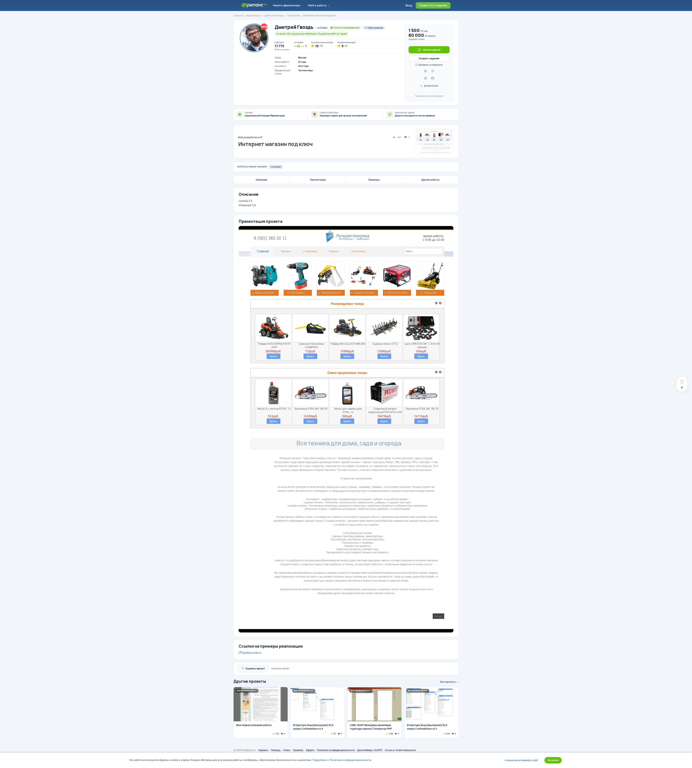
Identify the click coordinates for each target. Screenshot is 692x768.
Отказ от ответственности (400, 750)
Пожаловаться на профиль (429, 96)
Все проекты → (449, 681)
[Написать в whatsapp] (433, 71)
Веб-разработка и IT (250, 137)
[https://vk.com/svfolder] (425, 78)
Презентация (318, 179)
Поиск (286, 750)
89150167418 (431, 86)
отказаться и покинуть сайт (521, 760)
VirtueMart (275, 166)
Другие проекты (249, 681)
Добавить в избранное (430, 64)
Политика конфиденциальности (336, 750)
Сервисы (263, 750)
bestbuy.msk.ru (251, 652)
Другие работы (430, 179)
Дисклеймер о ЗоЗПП (369, 750)
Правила (298, 750)
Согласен (553, 760)
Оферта (310, 750)
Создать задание (429, 58)
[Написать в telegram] (425, 71)
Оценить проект (253, 668)
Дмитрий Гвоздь (294, 27)
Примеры (374, 179)
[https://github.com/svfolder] (433, 78)
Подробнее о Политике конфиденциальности (341, 760)
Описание (261, 179)
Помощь (276, 750)
